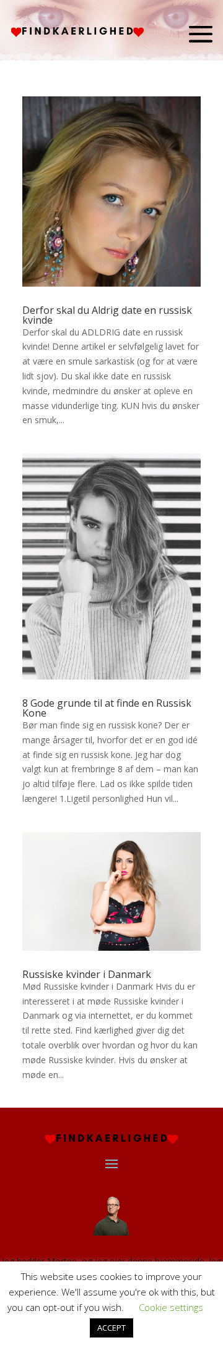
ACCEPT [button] (111, 1327)
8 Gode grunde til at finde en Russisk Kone (106, 708)
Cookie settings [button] (171, 1307)
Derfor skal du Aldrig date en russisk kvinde (107, 315)
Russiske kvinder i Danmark (86, 974)
